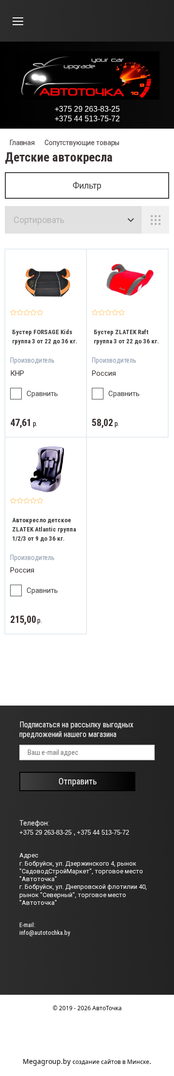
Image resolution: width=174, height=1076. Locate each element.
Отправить (77, 781)
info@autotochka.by (44, 932)
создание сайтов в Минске (110, 1062)
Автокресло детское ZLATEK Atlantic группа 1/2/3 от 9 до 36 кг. (44, 529)
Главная (22, 143)
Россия (104, 373)
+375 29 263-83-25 (87, 109)
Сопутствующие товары (81, 143)
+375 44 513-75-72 (87, 119)
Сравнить (42, 393)
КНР (17, 373)
